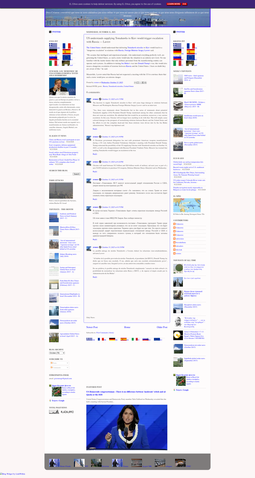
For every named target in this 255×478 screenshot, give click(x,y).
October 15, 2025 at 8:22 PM (112, 162)
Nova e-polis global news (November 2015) (193, 143)
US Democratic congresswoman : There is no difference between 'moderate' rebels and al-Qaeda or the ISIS (126, 393)
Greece (125, 466)
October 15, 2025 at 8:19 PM (112, 136)
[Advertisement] (126, 363)
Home (127, 327)
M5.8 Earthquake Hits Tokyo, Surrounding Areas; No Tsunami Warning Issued (189, 173)
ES (128, 340)
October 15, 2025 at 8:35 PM (112, 179)
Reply (95, 129)
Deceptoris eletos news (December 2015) (192, 305)
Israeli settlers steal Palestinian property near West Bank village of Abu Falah (63, 153)
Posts (54, 363)
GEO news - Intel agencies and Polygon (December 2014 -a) (194, 77)
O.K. (184, 4)
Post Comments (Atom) (105, 332)
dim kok (179, 250)
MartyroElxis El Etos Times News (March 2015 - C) (70, 229)
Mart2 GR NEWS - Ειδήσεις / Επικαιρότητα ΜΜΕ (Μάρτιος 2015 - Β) (194, 104)
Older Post (162, 327)
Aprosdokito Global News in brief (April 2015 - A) (69, 335)
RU (149, 340)
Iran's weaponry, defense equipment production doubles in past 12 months (63, 146)
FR (105, 340)
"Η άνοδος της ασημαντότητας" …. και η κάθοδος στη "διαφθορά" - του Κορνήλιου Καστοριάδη (194, 322)
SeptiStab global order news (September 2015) (194, 359)
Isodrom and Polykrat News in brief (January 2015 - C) (68, 216)
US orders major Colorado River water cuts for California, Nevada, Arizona (189, 181)
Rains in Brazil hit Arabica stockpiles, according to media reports (68, 391)
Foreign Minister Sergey (134, 50)
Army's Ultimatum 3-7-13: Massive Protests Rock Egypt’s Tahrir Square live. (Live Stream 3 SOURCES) (194, 334)
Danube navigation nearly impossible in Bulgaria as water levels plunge (188, 188)
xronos (95, 99)
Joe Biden (125, 63)
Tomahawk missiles (135, 47)
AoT (71, 65)
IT (138, 340)
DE (116, 340)
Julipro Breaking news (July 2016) (68, 255)
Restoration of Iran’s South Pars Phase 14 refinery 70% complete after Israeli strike (64, 162)
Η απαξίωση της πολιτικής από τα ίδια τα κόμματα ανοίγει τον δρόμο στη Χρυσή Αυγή (194, 268)
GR (93, 340)
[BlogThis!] (138, 82)
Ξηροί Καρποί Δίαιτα (61, 385)
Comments (56, 367)
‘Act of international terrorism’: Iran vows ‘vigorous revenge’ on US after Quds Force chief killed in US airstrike (69, 244)
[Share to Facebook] (143, 82)
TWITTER (56, 32)
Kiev (148, 47)
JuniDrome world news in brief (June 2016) (193, 116)
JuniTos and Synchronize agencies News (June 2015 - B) (194, 91)
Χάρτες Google (58, 400)
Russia (121, 50)
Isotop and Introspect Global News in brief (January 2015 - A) (68, 269)
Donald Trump (143, 63)
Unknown (179, 224)
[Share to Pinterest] (145, 82)
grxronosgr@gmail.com (63, 378)
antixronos (180, 239)
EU (161, 340)
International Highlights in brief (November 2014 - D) (70, 295)
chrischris (179, 246)
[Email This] (135, 82)
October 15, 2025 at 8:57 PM (112, 207)
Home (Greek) (65, 466)
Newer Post (92, 327)
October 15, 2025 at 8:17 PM (112, 99)
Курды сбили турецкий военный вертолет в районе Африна (193, 293)
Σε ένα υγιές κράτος (192, 278)
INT (86, 466)
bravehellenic (181, 242)
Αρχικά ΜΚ (147, 466)
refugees (168, 466)
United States (129, 86)
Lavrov (147, 50)
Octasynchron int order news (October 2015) (68, 321)
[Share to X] (140, 82)
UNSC (188, 466)
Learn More (173, 4)
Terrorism (105, 466)
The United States (93, 47)
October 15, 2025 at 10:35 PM (113, 247)
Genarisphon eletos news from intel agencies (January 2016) (69, 309)
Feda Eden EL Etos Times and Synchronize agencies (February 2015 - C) (69, 282)
